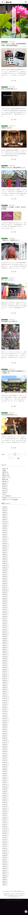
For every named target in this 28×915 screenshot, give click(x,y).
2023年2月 (4, 583)
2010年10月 (4, 853)
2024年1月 (4, 563)
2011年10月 (4, 831)
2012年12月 (4, 806)
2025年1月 (4, 541)
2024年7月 (4, 552)
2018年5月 (4, 687)
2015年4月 (4, 755)
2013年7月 (4, 793)
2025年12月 (4, 521)
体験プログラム (5, 474)
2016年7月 (4, 727)
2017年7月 (4, 706)
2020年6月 (4, 642)
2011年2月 (4, 846)
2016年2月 (4, 737)
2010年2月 (4, 868)
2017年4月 (4, 711)
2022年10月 (4, 590)
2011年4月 (4, 842)
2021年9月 (4, 614)
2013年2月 (4, 802)
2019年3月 (4, 669)
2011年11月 (4, 830)
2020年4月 (4, 645)
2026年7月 (4, 508)
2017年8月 (4, 704)
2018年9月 (4, 680)
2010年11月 (4, 852)
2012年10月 (4, 810)
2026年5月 (4, 512)
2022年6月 (4, 598)
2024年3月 (4, 559)
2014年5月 (4, 775)
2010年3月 (4, 866)
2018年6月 (4, 685)
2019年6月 (4, 664)
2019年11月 (4, 654)
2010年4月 (4, 864)
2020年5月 (4, 643)
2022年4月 (4, 601)
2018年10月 (4, 678)
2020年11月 (4, 632)
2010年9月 (4, 855)
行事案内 (4, 470)
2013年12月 (4, 784)
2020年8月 (4, 638)
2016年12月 (4, 718)
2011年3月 (4, 844)
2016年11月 (4, 720)
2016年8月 (4, 726)
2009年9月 (4, 877)
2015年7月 (4, 749)
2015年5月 (4, 753)
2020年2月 (4, 649)
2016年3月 (4, 735)
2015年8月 (4, 747)
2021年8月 (4, 616)
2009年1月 (4, 884)
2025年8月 (4, 528)
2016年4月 (4, 733)
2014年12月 (4, 762)
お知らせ (4, 494)
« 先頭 (2, 454)
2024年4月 (4, 558)
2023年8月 (4, 572)
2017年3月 (4, 713)
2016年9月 (4, 724)
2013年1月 (4, 804)
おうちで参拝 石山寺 (6, 495)
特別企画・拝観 (5, 475)
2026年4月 (4, 514)
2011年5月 (4, 841)
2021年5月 (4, 621)
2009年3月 (4, 883)
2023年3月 (4, 581)
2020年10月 (4, 634)
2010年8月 (4, 857)
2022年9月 (4, 592)
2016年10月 (4, 722)
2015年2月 (4, 758)
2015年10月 (4, 744)
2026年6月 (4, 510)
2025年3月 (4, 538)
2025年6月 (4, 532)
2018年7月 (4, 684)
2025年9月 (4, 527)
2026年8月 (4, 507)
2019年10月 (4, 656)
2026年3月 (4, 516)
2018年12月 (4, 674)
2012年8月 (4, 813)
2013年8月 (4, 791)
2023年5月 (4, 578)
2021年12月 (4, 609)
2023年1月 (4, 585)
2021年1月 (4, 629)
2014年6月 (4, 773)
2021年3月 (4, 625)
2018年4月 (4, 689)
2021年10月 (4, 612)
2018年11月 (4, 676)
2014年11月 (4, 764)
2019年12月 (4, 653)
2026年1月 (4, 519)
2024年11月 (4, 545)
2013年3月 (4, 800)
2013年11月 (4, 786)
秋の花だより (5, 486)
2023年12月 (4, 565)
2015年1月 (4, 760)
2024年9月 (4, 549)
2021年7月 (4, 618)
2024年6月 (4, 554)
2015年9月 (4, 746)
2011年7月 (4, 837)
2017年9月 (4, 702)
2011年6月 (4, 839)
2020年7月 (4, 640)
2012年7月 (4, 815)
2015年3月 (4, 757)
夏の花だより (5, 484)
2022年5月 (4, 600)
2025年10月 (4, 525)
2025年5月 (4, 534)
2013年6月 (4, 795)
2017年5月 (4, 709)
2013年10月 (4, 788)
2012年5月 (4, 819)
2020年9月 (4, 636)
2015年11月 (4, 742)
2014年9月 (4, 768)
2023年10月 (4, 569)
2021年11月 (4, 611)
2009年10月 (4, 875)
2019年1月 (4, 673)
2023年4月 (4, 580)
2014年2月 (4, 780)
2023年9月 (4, 570)
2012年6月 (4, 817)
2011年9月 (4, 833)
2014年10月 (4, 766)
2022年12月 (4, 587)
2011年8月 (4, 835)
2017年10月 (4, 700)
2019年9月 (4, 658)
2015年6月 (4, 751)
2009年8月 (4, 879)
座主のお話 (4, 492)
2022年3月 (4, 603)
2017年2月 (4, 715)
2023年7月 (4, 574)
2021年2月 (4, 627)
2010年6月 (4, 861)
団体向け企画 (5, 479)
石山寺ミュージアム (6, 477)
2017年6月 (4, 707)
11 (11, 454)
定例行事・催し (5, 472)
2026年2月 (4, 517)
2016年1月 (4, 738)
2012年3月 (4, 822)
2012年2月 (4, 824)
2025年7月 (4, 530)
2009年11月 (4, 873)
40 (12, 458)
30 (9, 458)
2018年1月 (4, 695)
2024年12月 (4, 543)
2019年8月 (4, 660)
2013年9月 (4, 789)
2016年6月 (4, 729)
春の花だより (5, 483)
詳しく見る (13, 80)
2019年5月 (4, 665)
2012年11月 (4, 808)
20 (25, 454)
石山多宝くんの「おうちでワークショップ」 (11, 497)
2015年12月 (4, 740)
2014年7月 (4, 771)
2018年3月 (4, 691)
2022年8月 (4, 594)
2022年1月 (4, 607)
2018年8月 (4, 682)
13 (17, 454)
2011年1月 (4, 848)
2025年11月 (4, 523)
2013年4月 (4, 799)
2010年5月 (4, 863)
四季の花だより (5, 481)
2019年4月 (4, 667)
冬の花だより (5, 488)
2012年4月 (4, 821)
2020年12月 (4, 631)
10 (8, 454)
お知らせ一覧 (5, 468)
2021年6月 (4, 620)
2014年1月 (4, 782)
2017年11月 (4, 698)
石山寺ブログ (5, 490)
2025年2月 (4, 539)
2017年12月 (4, 696)
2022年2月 (4, 605)
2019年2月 (4, 671)
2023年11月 (4, 567)
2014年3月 (4, 778)
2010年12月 (4, 850)
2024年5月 (4, 556)
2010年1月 (4, 870)
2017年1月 (4, 716)
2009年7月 (4, 881)
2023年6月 (4, 576)
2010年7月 (4, 859)
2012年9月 (4, 811)
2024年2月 (4, 561)
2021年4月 (4, 623)
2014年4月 (4, 777)
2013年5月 (4, 797)
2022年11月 (4, 589)
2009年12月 (4, 872)
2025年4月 (4, 536)
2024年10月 (4, 547)
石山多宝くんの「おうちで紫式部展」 (10, 499)
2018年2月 (4, 693)
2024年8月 (4, 550)
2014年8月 (4, 769)
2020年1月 (4, 651)
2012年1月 (4, 826)
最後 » (18, 458)
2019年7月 (4, 662)
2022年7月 (4, 596)
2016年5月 (4, 731)
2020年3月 (4, 647)
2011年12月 (4, 828)
